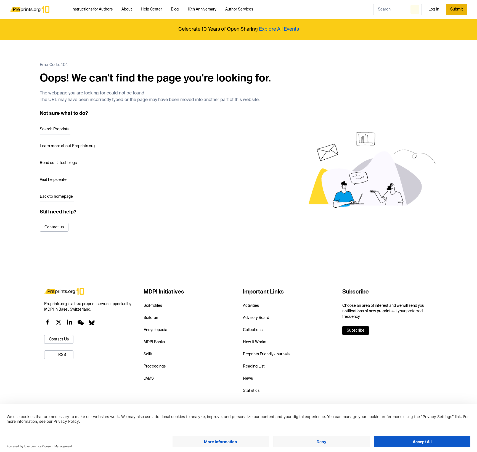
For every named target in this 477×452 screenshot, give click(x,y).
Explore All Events (279, 29)
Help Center (151, 9)
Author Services (239, 9)
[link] (355, 330)
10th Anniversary (201, 9)
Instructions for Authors (92, 9)
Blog (175, 9)
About (126, 9)
